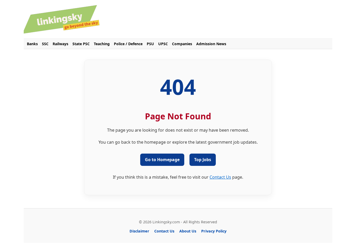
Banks (32, 43)
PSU (150, 43)
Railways (60, 43)
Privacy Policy (213, 231)
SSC (45, 43)
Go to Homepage (162, 159)
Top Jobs (202, 159)
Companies (182, 43)
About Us (187, 231)
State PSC (81, 43)
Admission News (211, 43)
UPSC (163, 43)
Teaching (102, 43)
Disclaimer (139, 231)
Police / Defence (128, 43)
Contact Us (220, 177)
